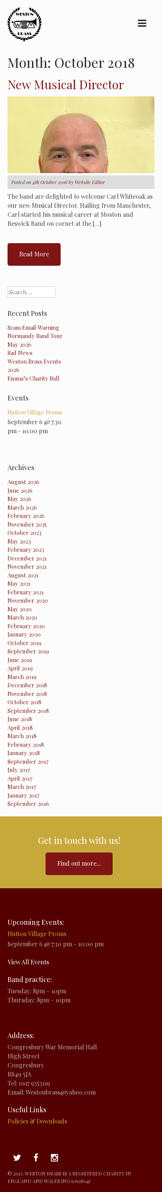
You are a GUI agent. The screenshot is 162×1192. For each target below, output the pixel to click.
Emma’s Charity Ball (34, 378)
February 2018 (26, 744)
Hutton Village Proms (35, 412)
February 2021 (26, 592)
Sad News (20, 352)
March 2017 (22, 786)
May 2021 (19, 583)
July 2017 (19, 769)
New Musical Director (66, 84)
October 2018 (24, 702)
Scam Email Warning (33, 327)
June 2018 (20, 719)
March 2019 (22, 676)
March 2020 (22, 617)
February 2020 (26, 626)
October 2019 (24, 643)
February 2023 (26, 549)
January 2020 (24, 634)
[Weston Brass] (24, 39)
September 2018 (28, 710)
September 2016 (28, 803)
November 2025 (27, 524)
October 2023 (24, 532)
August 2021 (23, 575)
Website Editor (90, 182)
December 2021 (27, 558)
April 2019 (20, 668)
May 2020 (20, 609)
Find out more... (79, 863)
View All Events (27, 448)
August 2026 (23, 482)
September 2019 (28, 651)
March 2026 (22, 507)
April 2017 (20, 778)
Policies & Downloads (37, 1121)
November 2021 (27, 566)
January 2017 (24, 795)
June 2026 (20, 490)
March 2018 (22, 736)
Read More (34, 254)
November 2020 (28, 600)
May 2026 (19, 498)
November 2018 (27, 693)
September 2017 (28, 761)
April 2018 (20, 727)
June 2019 (20, 660)
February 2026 (26, 515)
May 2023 (19, 541)
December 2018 (27, 685)
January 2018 (24, 753)
